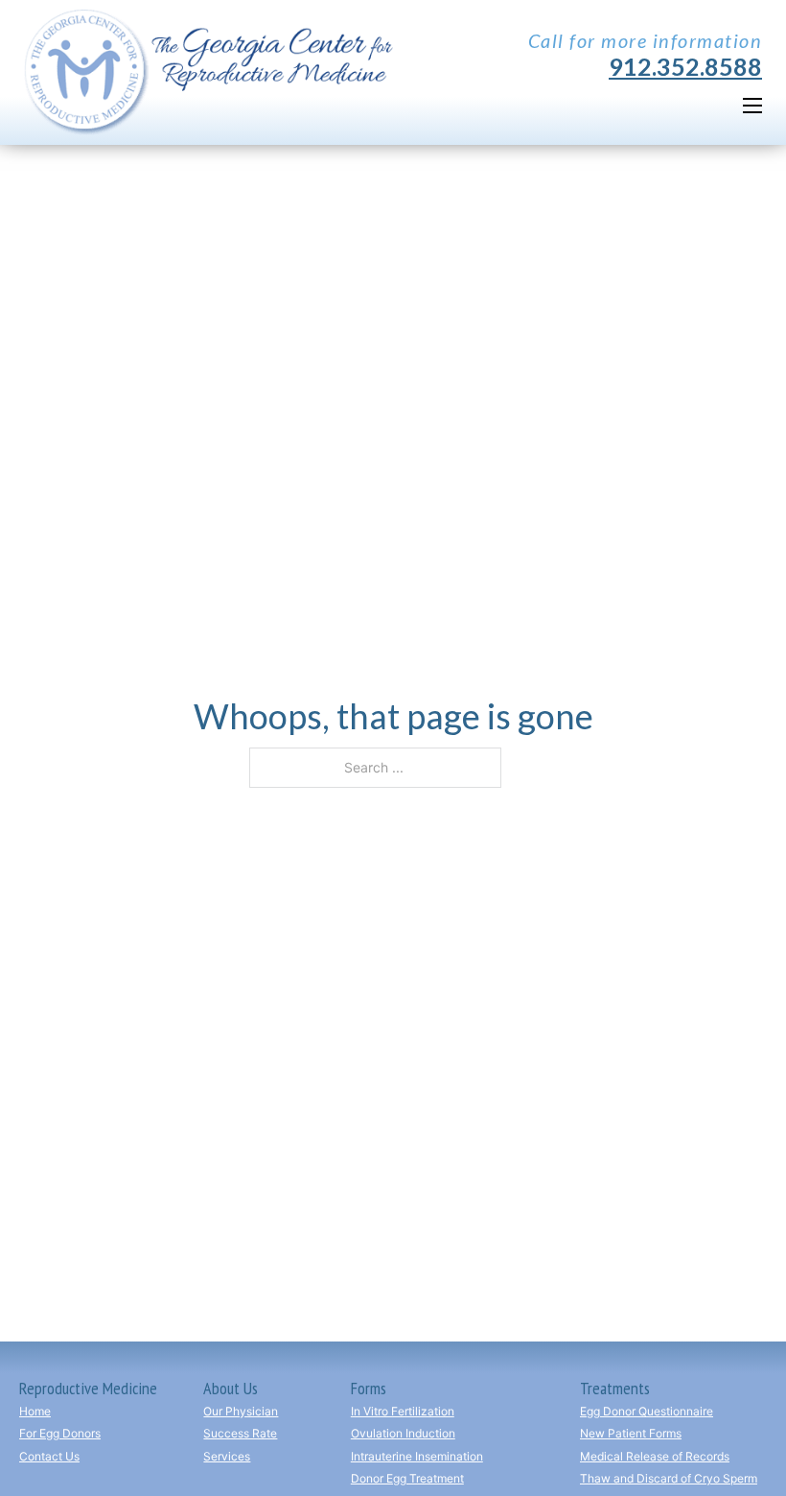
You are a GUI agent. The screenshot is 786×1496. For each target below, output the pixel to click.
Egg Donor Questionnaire (646, 1411)
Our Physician (240, 1411)
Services (226, 1456)
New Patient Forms (631, 1433)
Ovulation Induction (403, 1433)
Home (35, 1411)
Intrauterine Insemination (417, 1456)
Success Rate (240, 1433)
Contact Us (49, 1456)
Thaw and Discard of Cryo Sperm (668, 1478)
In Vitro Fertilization (402, 1411)
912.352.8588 (685, 67)
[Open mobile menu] (752, 105)
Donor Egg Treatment (407, 1478)
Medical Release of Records (654, 1456)
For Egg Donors (60, 1433)
